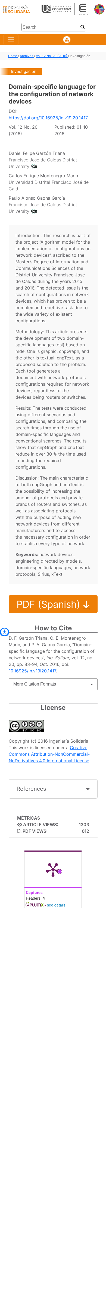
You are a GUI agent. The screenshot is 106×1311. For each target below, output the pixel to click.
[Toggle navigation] (10, 39)
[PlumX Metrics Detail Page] (53, 869)
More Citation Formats (34, 684)
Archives (27, 56)
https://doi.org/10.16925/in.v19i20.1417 (48, 117)
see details (56, 905)
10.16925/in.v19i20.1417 (32, 671)
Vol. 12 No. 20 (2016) (52, 56)
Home (13, 56)
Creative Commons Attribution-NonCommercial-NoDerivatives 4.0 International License (49, 754)
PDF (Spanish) (50, 604)
